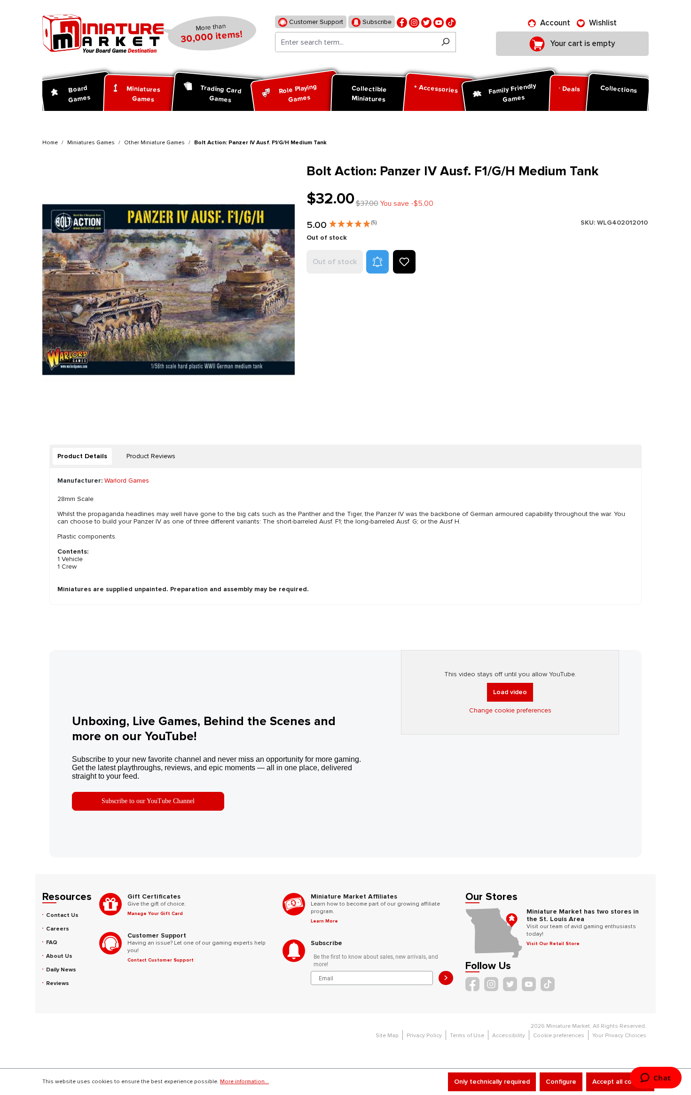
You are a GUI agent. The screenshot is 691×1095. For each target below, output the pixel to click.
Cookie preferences (558, 1035)
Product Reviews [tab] (150, 456)
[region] (168, 289)
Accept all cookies (620, 1082)
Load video (510, 692)
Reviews (57, 983)
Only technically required (492, 1082)
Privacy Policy (424, 1035)
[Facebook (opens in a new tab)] (402, 22)
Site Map (387, 1035)
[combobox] (355, 42)
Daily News (61, 969)
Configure (561, 1082)
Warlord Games (126, 481)
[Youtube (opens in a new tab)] (438, 22)
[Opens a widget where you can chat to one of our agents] (655, 1078)
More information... (244, 1081)
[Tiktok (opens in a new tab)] (451, 22)
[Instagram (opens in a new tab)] (414, 22)
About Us (59, 956)
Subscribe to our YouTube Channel (148, 801)
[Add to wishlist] (404, 262)
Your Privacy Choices (619, 1035)
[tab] (82, 456)
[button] (353, 222)
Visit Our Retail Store (553, 943)
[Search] (445, 42)
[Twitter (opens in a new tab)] (426, 22)
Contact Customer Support (160, 960)
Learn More (324, 921)
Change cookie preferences (510, 710)
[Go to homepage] (103, 33)
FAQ (51, 942)
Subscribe (376, 22)
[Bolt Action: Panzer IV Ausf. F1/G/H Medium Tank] (168, 289)
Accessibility (508, 1035)
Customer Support (315, 22)
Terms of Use (467, 1035)
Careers (57, 928)
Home (50, 142)
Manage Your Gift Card (155, 913)
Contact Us (62, 915)
